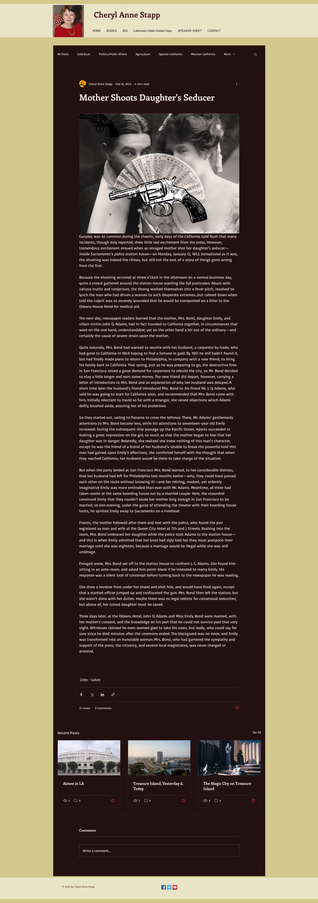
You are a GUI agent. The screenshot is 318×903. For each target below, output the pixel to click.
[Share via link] (113, 695)
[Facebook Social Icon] (163, 887)
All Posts (63, 54)
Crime (84, 679)
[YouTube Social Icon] (175, 887)
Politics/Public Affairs (113, 54)
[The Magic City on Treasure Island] (229, 757)
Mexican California (203, 54)
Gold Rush (83, 54)
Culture (95, 679)
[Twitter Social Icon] (169, 887)
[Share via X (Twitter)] (92, 695)
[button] (255, 54)
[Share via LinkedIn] (102, 695)
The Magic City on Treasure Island (227, 786)
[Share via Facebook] (81, 695)
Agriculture (143, 54)
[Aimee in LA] (89, 757)
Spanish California (170, 54)
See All (256, 732)
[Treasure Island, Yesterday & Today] (159, 757)
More (227, 54)
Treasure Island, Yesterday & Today (158, 786)
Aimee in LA (73, 783)
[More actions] (236, 83)
